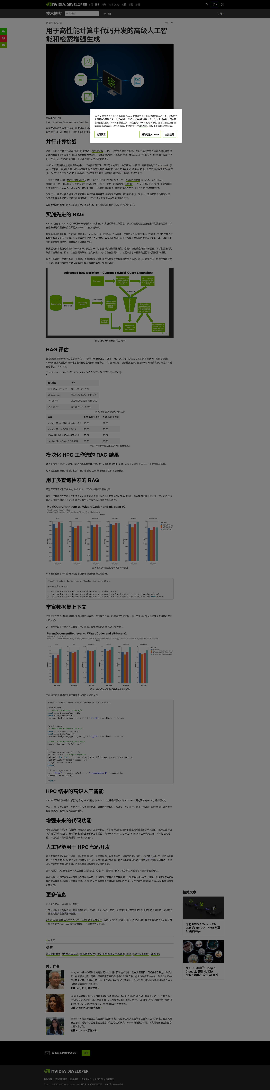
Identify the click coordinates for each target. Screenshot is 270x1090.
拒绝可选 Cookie (150, 134)
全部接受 (169, 134)
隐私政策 (143, 125)
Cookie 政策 (144, 122)
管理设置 (101, 134)
